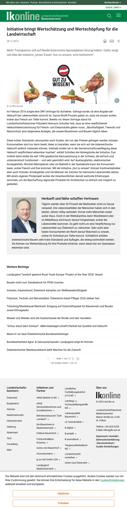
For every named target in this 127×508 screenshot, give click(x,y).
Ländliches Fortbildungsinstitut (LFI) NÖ (75, 392)
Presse (34, 2)
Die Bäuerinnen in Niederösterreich (45, 426)
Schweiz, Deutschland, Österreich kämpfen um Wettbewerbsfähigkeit (47, 290)
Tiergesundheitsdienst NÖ (76, 447)
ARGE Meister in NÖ (47, 397)
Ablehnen (63, 493)
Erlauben (63, 503)
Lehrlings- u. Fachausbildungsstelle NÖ (76, 404)
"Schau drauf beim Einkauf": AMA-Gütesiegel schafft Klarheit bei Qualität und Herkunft (57, 326)
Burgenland (13, 403)
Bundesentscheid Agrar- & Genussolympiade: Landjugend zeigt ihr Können (50, 342)
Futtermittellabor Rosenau (45, 441)
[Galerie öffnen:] (63, 83)
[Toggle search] (109, 16)
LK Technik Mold (73, 422)
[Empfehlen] (112, 41)
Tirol (9, 438)
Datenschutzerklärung (107, 439)
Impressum (102, 436)
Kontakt (72, 2)
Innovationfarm (45, 453)
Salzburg (11, 426)
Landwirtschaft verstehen (73, 456)
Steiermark (12, 432)
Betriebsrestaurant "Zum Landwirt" (49, 417)
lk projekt (69, 433)
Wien (9, 450)
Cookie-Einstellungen (107, 446)
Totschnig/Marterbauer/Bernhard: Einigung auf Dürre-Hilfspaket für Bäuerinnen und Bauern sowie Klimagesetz (60, 308)
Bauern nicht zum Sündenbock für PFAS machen (35, 282)
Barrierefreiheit (105, 443)
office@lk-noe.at (111, 430)
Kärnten (11, 409)
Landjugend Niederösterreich (45, 467)
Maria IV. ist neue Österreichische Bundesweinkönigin (38, 334)
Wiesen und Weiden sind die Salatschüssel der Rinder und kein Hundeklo (49, 318)
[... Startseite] (38, 16)
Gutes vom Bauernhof (48, 448)
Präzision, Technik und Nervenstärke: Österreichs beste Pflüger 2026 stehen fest (53, 298)
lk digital (69, 427)
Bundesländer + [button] (113, 2)
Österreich (12, 397)
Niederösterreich (15, 415)
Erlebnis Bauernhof (46, 433)
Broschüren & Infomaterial (53, 2)
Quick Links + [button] (113, 7)
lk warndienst (72, 439)
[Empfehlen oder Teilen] (118, 41)
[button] (118, 15)
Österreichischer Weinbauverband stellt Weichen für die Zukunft (44, 349)
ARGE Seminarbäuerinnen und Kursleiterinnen (49, 407)
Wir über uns (12, 2)
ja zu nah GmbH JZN (47, 459)
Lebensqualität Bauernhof (72, 415)
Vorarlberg (12, 444)
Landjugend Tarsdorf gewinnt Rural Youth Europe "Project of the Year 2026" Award (55, 274)
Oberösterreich (14, 420)
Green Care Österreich (76, 462)
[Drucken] (105, 41)
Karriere (25, 2)
